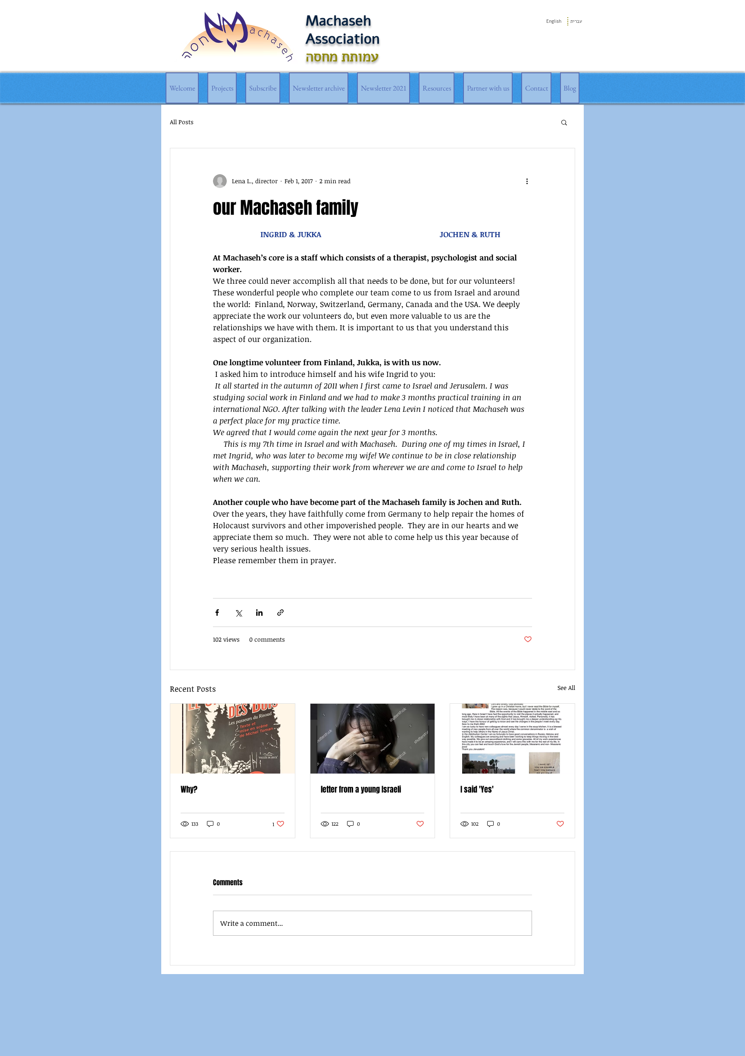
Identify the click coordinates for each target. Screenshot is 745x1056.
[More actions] (527, 181)
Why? (189, 789)
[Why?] (232, 739)
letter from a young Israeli (361, 789)
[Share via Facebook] (217, 612)
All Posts (182, 122)
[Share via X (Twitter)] (238, 612)
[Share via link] (280, 612)
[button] (564, 122)
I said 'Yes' (477, 789)
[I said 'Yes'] (512, 739)
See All (566, 687)
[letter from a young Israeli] (372, 739)
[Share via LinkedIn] (259, 612)
